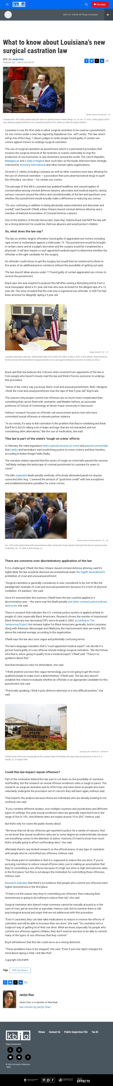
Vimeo (41, 1031)
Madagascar (12, 160)
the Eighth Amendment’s (90, 572)
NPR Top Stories (20, 970)
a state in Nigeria (34, 160)
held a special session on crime (61, 445)
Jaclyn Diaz (18, 59)
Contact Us (54, 1031)
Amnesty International (33, 164)
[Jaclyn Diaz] (9, 999)
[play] (8, 14)
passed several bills (96, 445)
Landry (14, 449)
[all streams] (108, 15)
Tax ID (95, 1031)
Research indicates (16, 882)
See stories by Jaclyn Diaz (34, 1007)
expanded (21, 475)
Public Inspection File (76, 1031)
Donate (101, 4)
